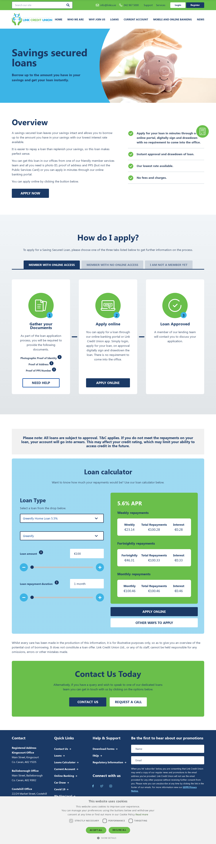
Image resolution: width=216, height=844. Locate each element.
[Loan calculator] (202, 131)
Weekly (129, 525)
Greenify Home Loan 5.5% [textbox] (40, 518)
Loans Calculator (64, 762)
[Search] (68, 5)
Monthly (130, 586)
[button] (108, 838)
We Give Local (63, 796)
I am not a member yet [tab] (168, 265)
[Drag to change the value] (32, 597)
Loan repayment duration (57, 584)
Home (58, 19)
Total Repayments (154, 525)
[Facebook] (93, 786)
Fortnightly (130, 555)
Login (178, 5)
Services (160, 5)
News (200, 19)
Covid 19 (59, 789)
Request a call (128, 701)
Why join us (97, 19)
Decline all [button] (119, 829)
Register (195, 5)
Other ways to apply (154, 622)
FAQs (96, 755)
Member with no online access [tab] (112, 265)
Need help (41, 382)
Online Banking (64, 775)
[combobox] (62, 518)
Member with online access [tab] (52, 265)
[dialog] (108, 820)
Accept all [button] (96, 830)
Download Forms (103, 748)
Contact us (87, 701)
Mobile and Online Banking (172, 19)
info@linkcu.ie (108, 5)
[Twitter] (102, 786)
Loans (114, 19)
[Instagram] (111, 786)
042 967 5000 (131, 5)
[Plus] (100, 567)
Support (148, 5)
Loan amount (48, 554)
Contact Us (61, 748)
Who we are (75, 19)
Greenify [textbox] (28, 536)
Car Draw (60, 782)
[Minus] (24, 567)
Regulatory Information (108, 762)
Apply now (30, 193)
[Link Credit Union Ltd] (32, 19)
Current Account (136, 19)
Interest (178, 525)
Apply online (108, 382)
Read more (142, 814)
